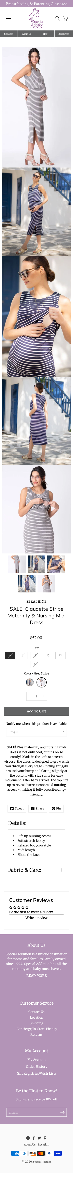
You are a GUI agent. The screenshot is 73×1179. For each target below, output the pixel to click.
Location (36, 1017)
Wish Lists (48, 1073)
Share (40, 808)
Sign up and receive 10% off (36, 1099)
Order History (36, 1066)
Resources (63, 33)
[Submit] (62, 1112)
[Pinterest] (45, 1138)
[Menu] (8, 18)
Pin (58, 808)
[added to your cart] (65, 18)
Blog (45, 33)
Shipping (36, 1023)
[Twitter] (39, 1138)
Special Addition (42, 1161)
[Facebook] (33, 1138)
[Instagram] (28, 1138)
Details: (18, 823)
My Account (36, 1060)
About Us (26, 33)
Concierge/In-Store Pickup (37, 1029)
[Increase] (44, 696)
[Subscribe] (62, 732)
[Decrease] (29, 696)
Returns (36, 1034)
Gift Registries (28, 1073)
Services (8, 33)
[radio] (10, 655)
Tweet (19, 808)
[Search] (57, 18)
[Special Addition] (36, 18)
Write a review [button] (37, 918)
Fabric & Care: (24, 870)
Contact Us (36, 1012)
